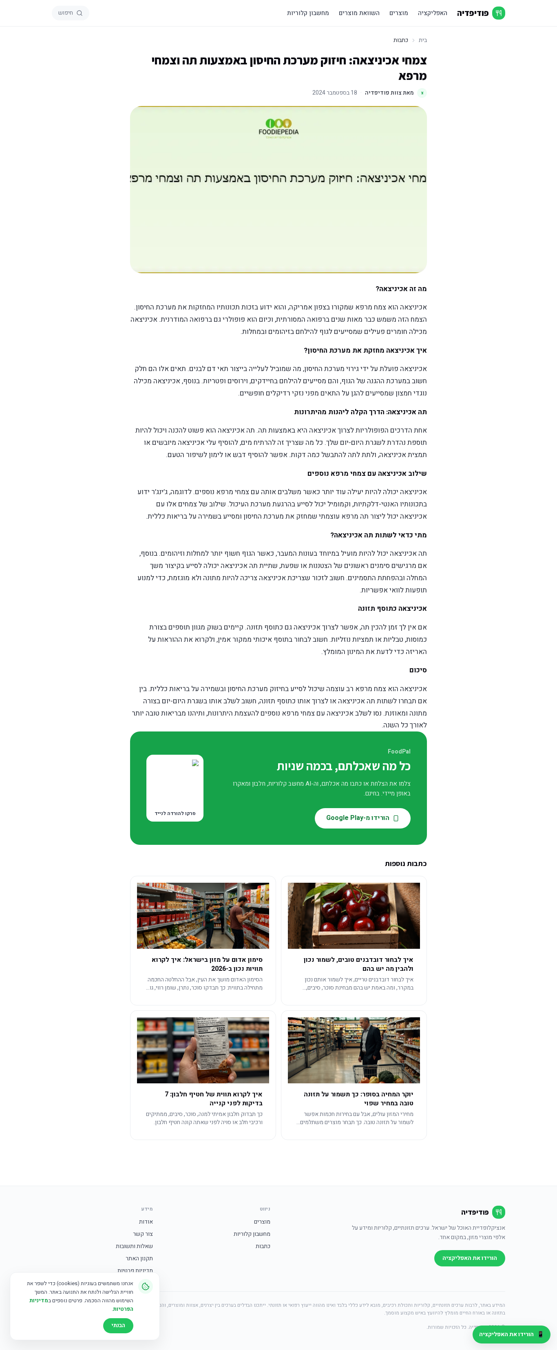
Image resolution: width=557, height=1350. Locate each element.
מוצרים (398, 13)
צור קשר (143, 1234)
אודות (146, 1222)
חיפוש (65, 13)
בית (423, 40)
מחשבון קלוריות (308, 13)
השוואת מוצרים (359, 13)
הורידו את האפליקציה (469, 1258)
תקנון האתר (139, 1259)
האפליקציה (432, 13)
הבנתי (118, 1325)
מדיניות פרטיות (135, 1271)
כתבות (263, 1246)
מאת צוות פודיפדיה (394, 92)
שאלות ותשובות (134, 1246)
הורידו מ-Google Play (357, 818)
